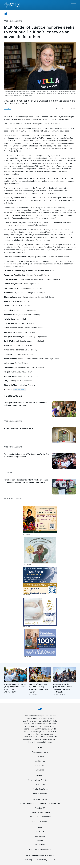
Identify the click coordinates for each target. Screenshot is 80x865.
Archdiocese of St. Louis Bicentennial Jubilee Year (40, 803)
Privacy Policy (41, 860)
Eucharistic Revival (40, 821)
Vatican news (10, 692)
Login (53, 860)
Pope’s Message (40, 793)
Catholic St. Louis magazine (40, 817)
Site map (28, 860)
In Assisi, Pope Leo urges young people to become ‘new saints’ (15, 686)
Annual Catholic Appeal (40, 812)
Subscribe (40, 831)
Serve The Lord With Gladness (40, 780)
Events (40, 840)
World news (59, 694)
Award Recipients (19, 389)
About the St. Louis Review (40, 849)
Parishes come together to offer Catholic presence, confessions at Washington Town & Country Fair (26, 481)
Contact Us (40, 845)
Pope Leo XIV (40, 808)
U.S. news (8, 473)
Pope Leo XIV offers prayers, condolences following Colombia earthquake (62, 688)
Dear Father (40, 784)
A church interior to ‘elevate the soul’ (20, 428)
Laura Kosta (7, 109)
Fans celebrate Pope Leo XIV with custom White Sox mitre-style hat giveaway (26, 455)
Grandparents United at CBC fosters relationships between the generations (25, 404)
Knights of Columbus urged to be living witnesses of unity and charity (38, 688)
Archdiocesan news (13, 21)
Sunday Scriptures (40, 789)
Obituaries (40, 770)
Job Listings (40, 836)
